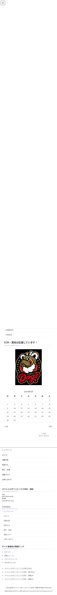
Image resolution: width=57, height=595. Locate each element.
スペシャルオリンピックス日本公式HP (18, 568)
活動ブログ (6, 475)
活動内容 (5, 460)
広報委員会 (10, 330)
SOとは (4, 455)
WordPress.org (9, 562)
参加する (5, 465)
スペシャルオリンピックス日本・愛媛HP (18, 575)
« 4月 (6, 427)
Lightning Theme (28, 591)
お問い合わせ (7, 480)
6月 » (51, 427)
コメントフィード (10, 559)
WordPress (15, 591)
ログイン (7, 552)
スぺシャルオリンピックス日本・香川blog (19, 572)
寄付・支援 (6, 470)
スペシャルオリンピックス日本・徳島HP (18, 579)
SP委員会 (9, 335)
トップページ (7, 450)
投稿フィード (9, 556)
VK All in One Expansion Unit (43, 591)
